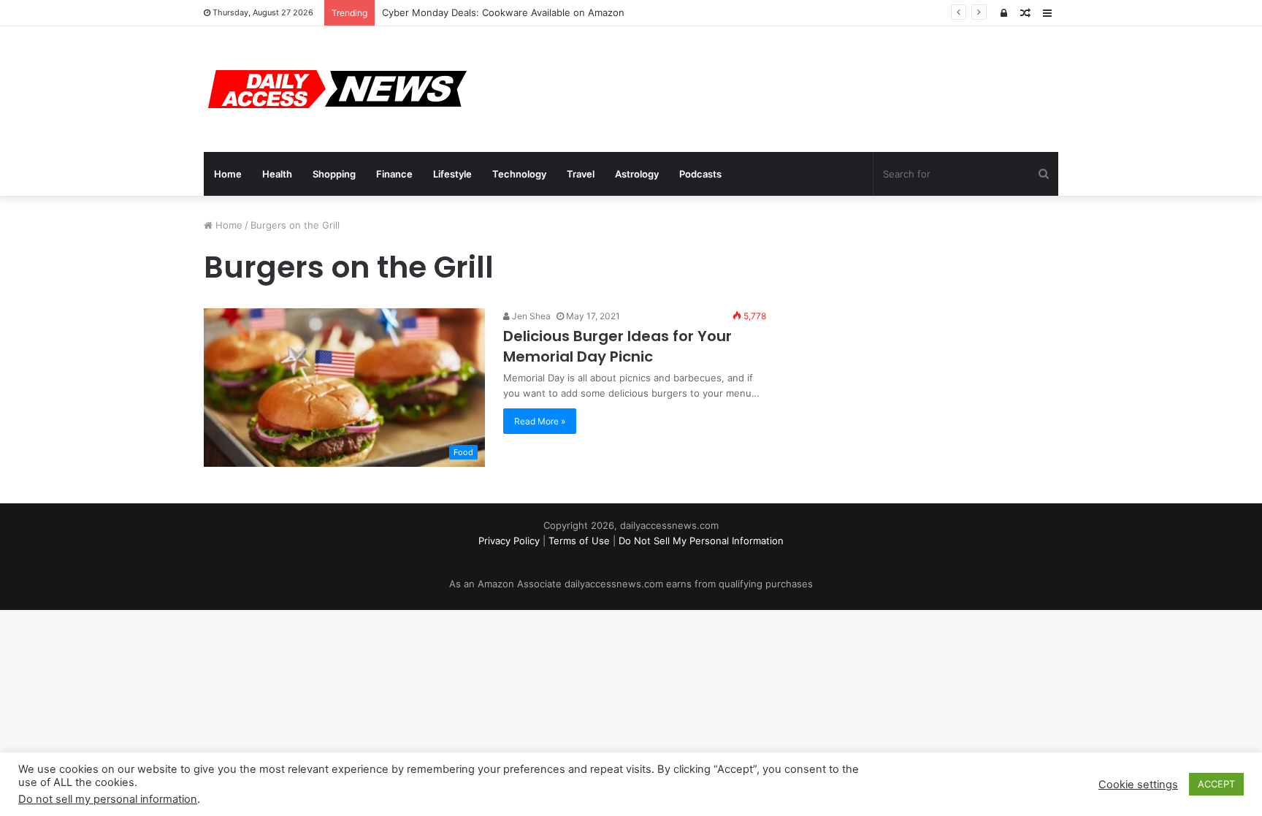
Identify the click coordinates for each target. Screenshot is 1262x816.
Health (277, 174)
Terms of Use (579, 540)
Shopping (334, 174)
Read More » (539, 421)
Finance (394, 174)
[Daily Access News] (335, 89)
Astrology (637, 174)
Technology (519, 174)
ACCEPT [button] (1216, 784)
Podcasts (700, 174)
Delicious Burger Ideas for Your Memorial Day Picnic (617, 346)
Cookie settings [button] (1138, 784)
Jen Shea (530, 315)
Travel (580, 174)
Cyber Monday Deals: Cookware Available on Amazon (503, 12)
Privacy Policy (509, 540)
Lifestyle (452, 174)
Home (228, 174)
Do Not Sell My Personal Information (701, 540)
